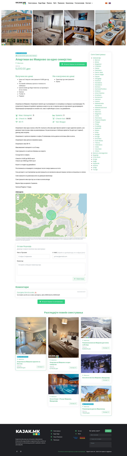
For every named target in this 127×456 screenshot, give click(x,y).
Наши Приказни (57, 437)
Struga (97, 137)
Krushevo (98, 95)
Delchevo (98, 70)
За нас (80, 431)
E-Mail (69, 253)
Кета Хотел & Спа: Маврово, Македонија (96, 378)
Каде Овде (41, 3)
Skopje (97, 134)
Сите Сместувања (98, 54)
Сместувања (32, 3)
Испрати (108, 431)
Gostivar (98, 81)
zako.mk (93, 451)
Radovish (98, 128)
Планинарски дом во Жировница (93, 409)
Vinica (97, 151)
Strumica (98, 139)
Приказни (61, 3)
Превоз (49, 3)
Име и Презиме (22, 253)
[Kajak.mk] (21, 3)
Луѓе (54, 3)
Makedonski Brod (101, 108)
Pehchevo (98, 118)
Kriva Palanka (99, 93)
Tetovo (97, 143)
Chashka (98, 66)
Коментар (20, 261)
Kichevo (97, 87)
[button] (18, 196)
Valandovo (98, 145)
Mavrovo (20, 63)
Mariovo (97, 110)
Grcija (95, 159)
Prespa (97, 122)
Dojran (97, 77)
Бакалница (69, 3)
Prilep (97, 124)
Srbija (95, 168)
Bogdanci (98, 64)
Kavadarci (98, 85)
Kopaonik (96, 163)
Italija (95, 161)
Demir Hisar (99, 72)
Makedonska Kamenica (99, 104)
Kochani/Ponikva (100, 89)
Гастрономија (79, 3)
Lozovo (97, 101)
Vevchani (98, 149)
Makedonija (97, 58)
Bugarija (95, 155)
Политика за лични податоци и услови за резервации (71, 451)
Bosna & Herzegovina (100, 153)
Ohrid (97, 116)
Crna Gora (96, 157)
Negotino (98, 114)
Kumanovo (98, 97)
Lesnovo (98, 99)
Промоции (56, 440)
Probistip (98, 126)
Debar (97, 68)
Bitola (97, 62)
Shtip (96, 132)
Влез (79, 434)
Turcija (95, 170)
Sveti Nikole (99, 141)
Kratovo (97, 91)
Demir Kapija (99, 74)
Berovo (97, 60)
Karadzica (98, 83)
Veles (97, 147)
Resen (97, 130)
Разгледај (40, 366)
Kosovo (95, 166)
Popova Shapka (100, 120)
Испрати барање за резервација (74, 64)
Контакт (88, 3)
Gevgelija (98, 79)
